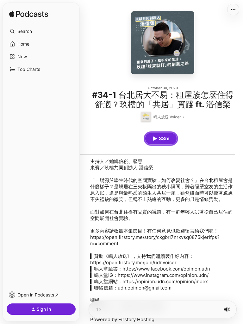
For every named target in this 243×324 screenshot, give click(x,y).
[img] (28, 14)
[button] (41, 31)
